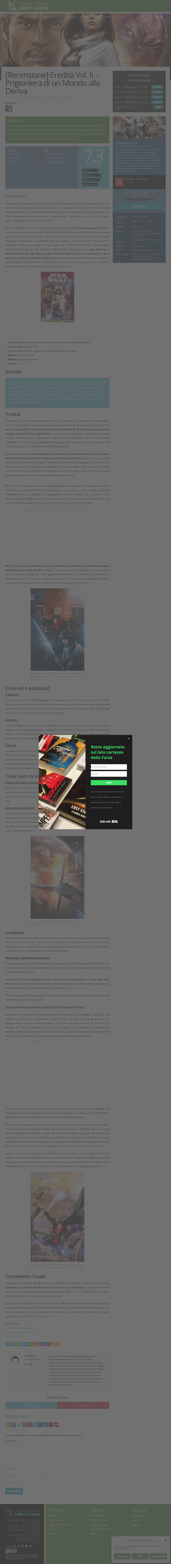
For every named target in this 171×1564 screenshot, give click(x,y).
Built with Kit (109, 821)
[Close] (128, 738)
